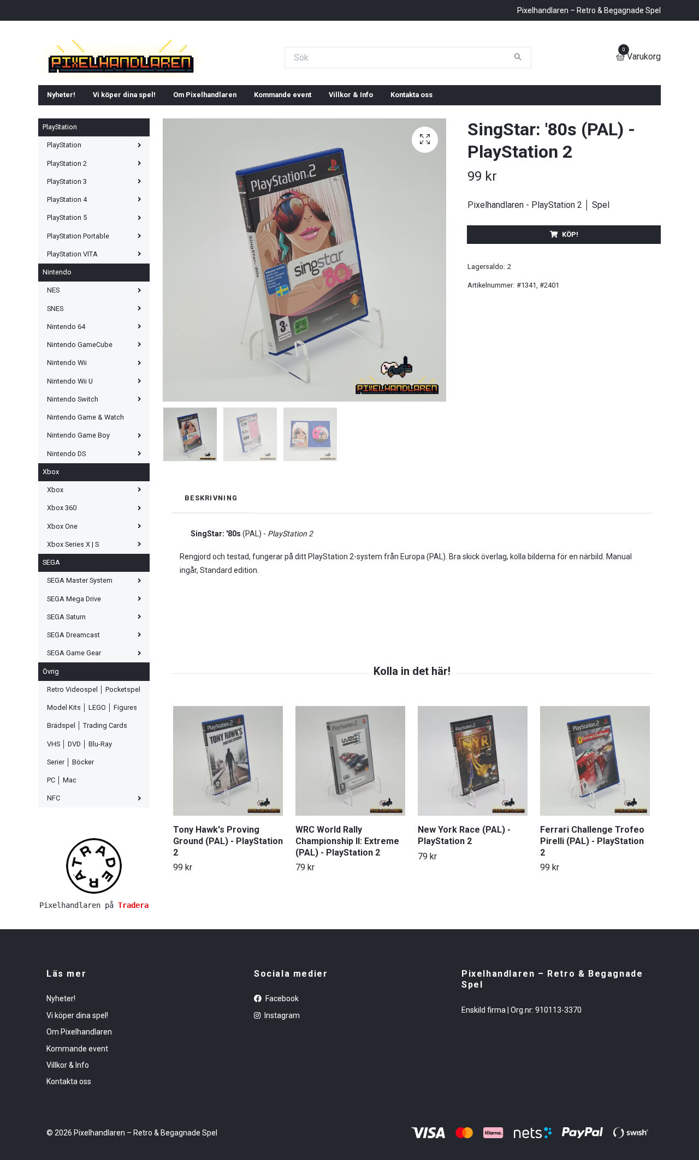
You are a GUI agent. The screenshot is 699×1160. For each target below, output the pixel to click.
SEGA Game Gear (74, 747)
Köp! (570, 328)
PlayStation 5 (67, 312)
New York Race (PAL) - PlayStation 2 (464, 929)
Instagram (281, 1109)
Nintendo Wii (67, 457)
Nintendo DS (66, 547)
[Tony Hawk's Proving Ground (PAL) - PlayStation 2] (228, 855)
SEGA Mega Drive (74, 693)
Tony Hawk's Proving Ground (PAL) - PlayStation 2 (228, 935)
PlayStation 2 (67, 257)
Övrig (51, 765)
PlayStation (60, 221)
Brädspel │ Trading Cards (87, 820)
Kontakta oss (411, 189)
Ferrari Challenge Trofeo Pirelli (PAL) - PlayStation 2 (592, 935)
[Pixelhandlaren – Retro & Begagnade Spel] (257, 96)
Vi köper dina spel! (124, 189)
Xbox (51, 565)
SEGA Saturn (66, 711)
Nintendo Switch (72, 493)
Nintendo (57, 366)
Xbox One (62, 620)
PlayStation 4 (67, 294)
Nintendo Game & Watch (85, 511)
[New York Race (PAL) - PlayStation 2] (473, 855)
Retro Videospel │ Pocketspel (93, 783)
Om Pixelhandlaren (204, 189)
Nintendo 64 (66, 420)
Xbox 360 (61, 602)
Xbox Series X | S (73, 638)
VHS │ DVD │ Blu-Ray (79, 838)
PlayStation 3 (67, 275)
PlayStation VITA (72, 348)
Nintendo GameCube (79, 439)
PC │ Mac (61, 874)
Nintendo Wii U (70, 475)
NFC (53, 892)
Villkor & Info (351, 189)
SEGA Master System (79, 675)
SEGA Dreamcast (73, 729)
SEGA (51, 657)
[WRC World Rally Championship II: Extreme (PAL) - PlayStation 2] (350, 855)
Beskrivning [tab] (211, 592)
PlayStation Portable (78, 330)
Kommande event (282, 189)
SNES (55, 402)
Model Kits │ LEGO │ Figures (92, 802)
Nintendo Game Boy (78, 529)
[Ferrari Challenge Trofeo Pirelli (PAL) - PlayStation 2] (595, 855)
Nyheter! (61, 189)
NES (53, 384)
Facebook (281, 1093)
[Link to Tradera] (94, 959)
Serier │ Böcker (70, 856)
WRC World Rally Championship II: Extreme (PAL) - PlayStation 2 (347, 935)
